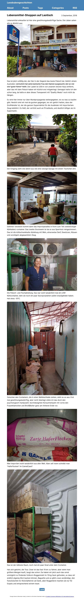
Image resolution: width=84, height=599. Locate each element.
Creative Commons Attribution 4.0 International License (60, 596)
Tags (40, 8)
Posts (26, 8)
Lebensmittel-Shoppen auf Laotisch (30, 15)
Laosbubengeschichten (19, 2)
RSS (75, 8)
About (10, 8)
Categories (58, 8)
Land (42, 589)
